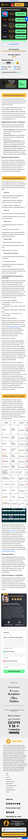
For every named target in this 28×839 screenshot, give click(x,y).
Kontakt (7, 777)
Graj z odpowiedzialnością (11, 785)
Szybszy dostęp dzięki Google (15, 829)
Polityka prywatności (10, 781)
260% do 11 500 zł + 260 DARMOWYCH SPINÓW (11, 25)
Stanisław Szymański (16, 596)
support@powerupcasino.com (13, 326)
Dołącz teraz (19, 4)
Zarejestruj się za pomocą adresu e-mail (14, 834)
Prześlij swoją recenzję (14, 671)
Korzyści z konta (9, 787)
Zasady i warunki (9, 783)
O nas (7, 775)
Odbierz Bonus (20, 14)
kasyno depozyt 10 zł (12, 530)
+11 (22, 62)
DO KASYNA (22, 83)
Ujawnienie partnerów (10, 789)
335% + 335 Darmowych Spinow (11, 37)
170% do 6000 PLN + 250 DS (11, 20)
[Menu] (26, 4)
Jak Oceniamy (9, 779)
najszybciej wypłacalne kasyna (8, 551)
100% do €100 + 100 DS (11, 14)
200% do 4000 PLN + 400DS (11, 31)
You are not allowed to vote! (13, 84)
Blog (7, 773)
